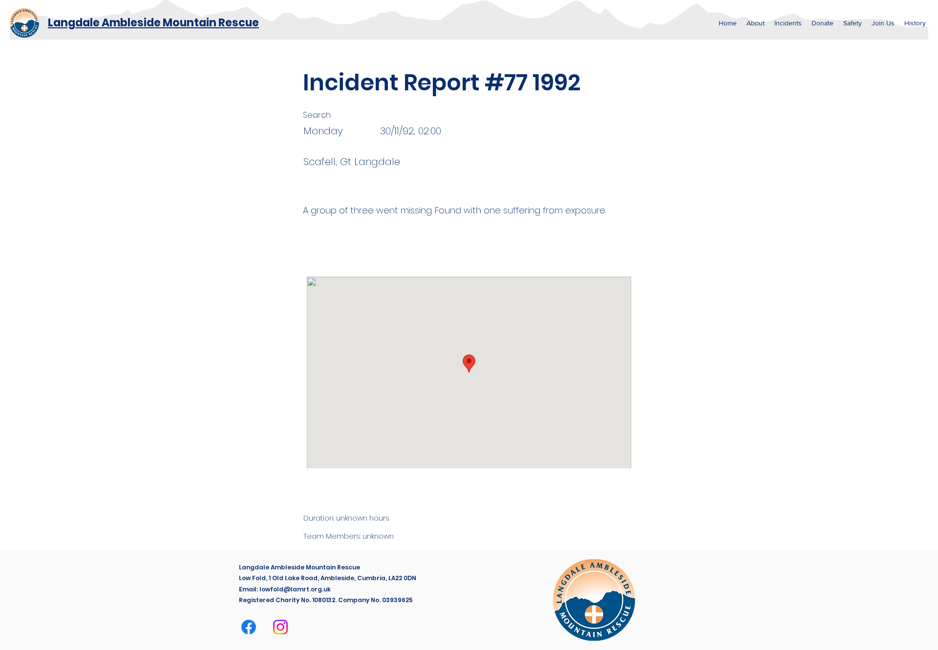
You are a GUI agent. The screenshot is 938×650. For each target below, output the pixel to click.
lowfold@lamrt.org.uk (295, 589)
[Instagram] (280, 627)
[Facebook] (248, 627)
